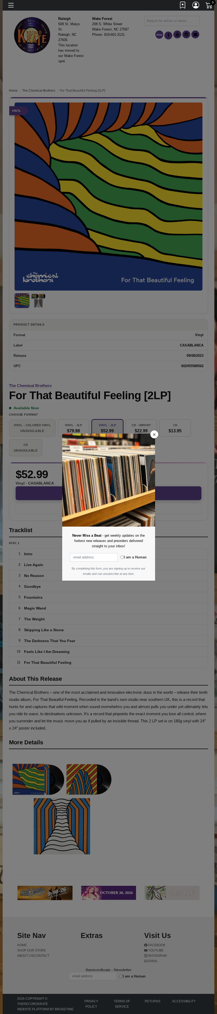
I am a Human (135, 557)
